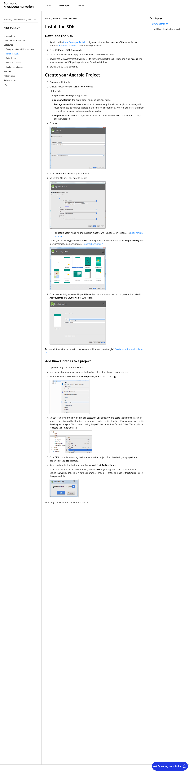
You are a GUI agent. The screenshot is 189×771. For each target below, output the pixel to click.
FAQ (5, 84)
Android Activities (92, 243)
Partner (80, 5)
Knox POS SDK (60, 18)
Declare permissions (14, 67)
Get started (74, 18)
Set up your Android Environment (20, 49)
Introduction (9, 36)
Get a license (11, 58)
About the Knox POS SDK (14, 40)
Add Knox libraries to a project (167, 29)
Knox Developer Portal (74, 42)
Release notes (9, 80)
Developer (64, 5)
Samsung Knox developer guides (18, 19)
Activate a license (13, 62)
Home (48, 18)
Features (7, 71)
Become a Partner (67, 45)
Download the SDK (160, 23)
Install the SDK (12, 53)
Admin (49, 5)
